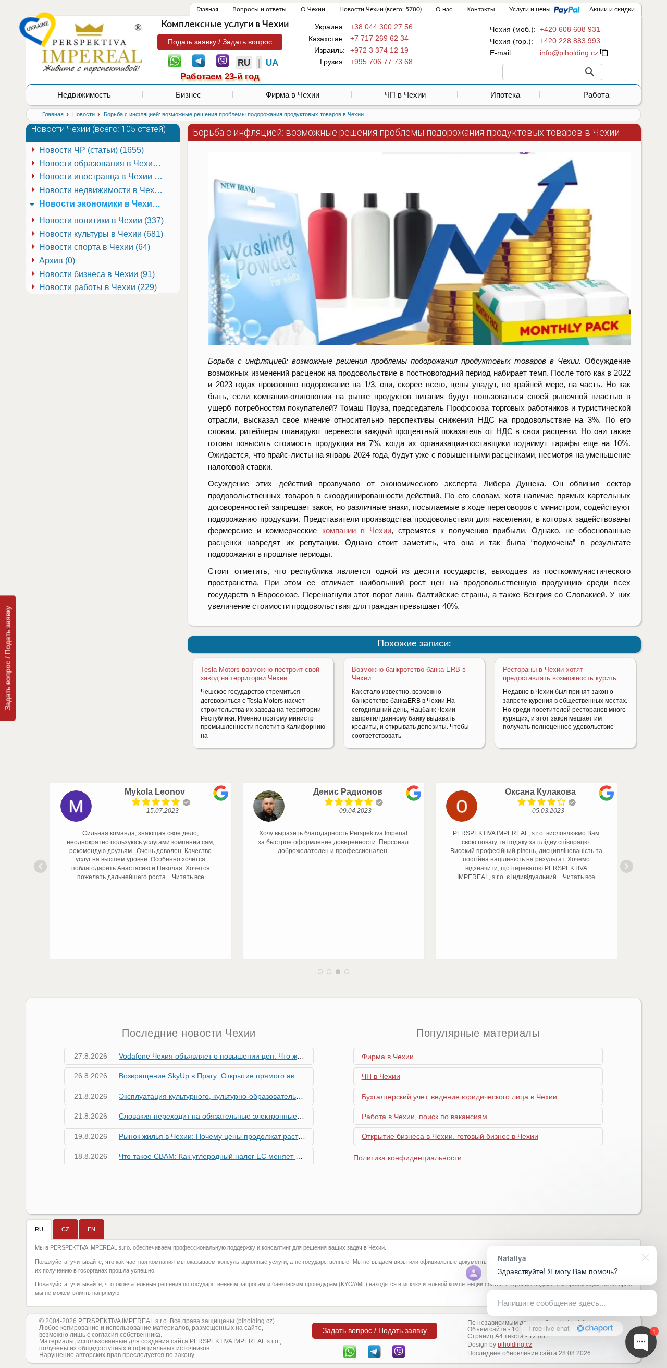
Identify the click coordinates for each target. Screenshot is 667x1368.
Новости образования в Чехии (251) (103, 163)
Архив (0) (57, 260)
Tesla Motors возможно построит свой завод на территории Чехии (260, 674)
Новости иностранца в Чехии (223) (103, 176)
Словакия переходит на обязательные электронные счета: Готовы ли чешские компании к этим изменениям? (307, 1116)
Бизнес (188, 94)
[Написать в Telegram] (199, 60)
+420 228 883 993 (570, 41)
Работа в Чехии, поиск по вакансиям (424, 1116)
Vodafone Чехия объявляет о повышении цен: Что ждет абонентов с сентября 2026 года (270, 1056)
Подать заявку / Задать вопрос (220, 42)
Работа (596, 94)
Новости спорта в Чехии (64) (94, 247)
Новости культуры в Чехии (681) (101, 234)
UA (272, 63)
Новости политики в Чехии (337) (101, 220)
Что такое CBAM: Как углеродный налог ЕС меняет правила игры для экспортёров (260, 1156)
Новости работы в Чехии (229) (98, 287)
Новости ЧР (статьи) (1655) (91, 150)
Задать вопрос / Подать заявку (8, 658)
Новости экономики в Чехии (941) (103, 203)
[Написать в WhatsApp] (175, 60)
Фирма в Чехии (292, 94)
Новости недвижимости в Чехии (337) (103, 190)
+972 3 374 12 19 (379, 50)
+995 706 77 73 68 (381, 61)
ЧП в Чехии (405, 94)
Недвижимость (84, 94)
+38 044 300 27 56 (381, 26)
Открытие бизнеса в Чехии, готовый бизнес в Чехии (450, 1136)
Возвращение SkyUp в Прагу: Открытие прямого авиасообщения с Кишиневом (254, 1076)
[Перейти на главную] (92, 48)
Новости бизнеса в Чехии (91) (97, 274)
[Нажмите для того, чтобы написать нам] (569, 53)
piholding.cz (515, 1344)
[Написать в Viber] (223, 60)
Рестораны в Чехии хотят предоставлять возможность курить (559, 674)
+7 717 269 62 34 (379, 38)
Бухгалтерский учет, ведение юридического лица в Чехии (459, 1097)
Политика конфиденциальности (407, 1158)
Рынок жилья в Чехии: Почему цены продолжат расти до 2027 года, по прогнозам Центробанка (282, 1136)
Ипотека (505, 94)
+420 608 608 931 (570, 29)
